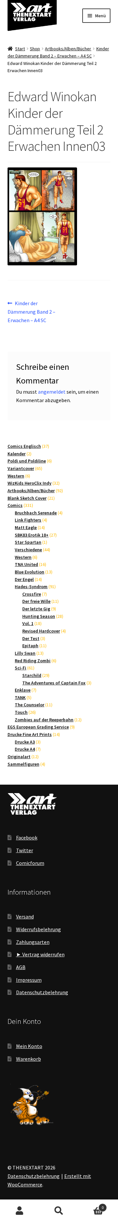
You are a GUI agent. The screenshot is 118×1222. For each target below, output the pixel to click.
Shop (35, 49)
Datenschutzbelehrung (42, 992)
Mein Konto (29, 1046)
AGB (21, 967)
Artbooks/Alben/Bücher (68, 49)
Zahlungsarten (32, 942)
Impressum (29, 980)
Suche (59, 1211)
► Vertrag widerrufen (40, 954)
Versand (25, 916)
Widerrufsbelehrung (38, 929)
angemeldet (52, 391)
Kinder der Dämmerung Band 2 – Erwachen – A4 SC (31, 311)
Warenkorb (28, 1059)
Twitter (24, 850)
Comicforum (30, 863)
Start (20, 49)
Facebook (26, 837)
